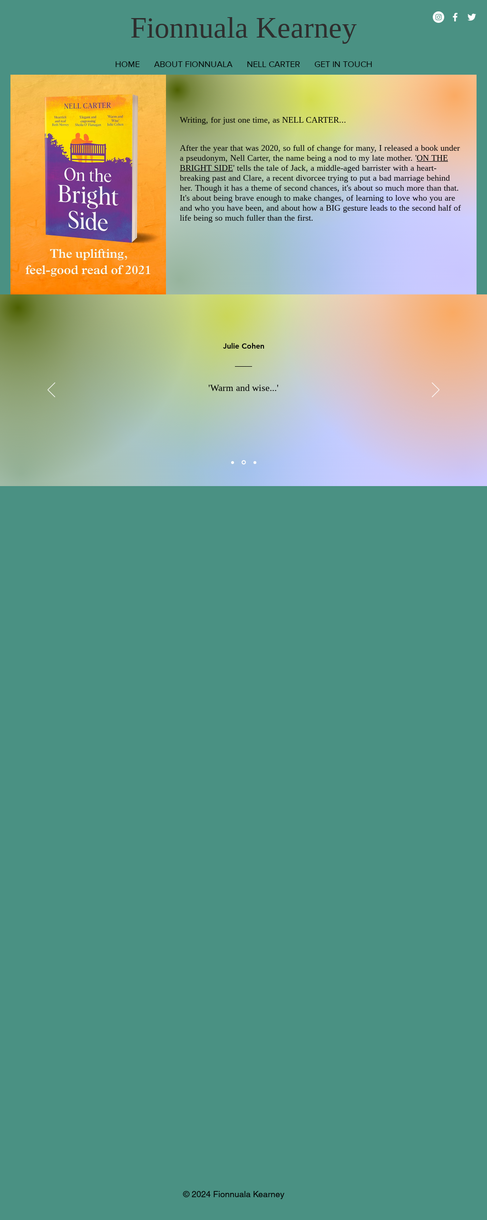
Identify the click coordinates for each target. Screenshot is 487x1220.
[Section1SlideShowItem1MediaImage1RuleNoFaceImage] (232, 462)
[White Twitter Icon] (471, 17)
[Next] (435, 390)
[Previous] (51, 390)
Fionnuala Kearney (243, 27)
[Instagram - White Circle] (438, 17)
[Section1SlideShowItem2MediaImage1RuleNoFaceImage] (244, 462)
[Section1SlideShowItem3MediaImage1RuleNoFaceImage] (254, 462)
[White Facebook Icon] (455, 17)
